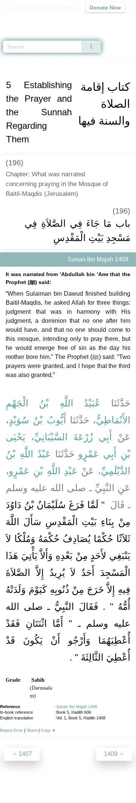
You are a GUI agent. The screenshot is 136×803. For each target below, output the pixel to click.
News (33, 781)
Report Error (11, 730)
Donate (68, 790)
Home (9, 60)
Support (56, 781)
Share (31, 730)
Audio (114, 21)
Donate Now (105, 8)
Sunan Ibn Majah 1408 (76, 706)
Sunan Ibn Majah (39, 60)
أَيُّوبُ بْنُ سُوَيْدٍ (37, 420)
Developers (86, 781)
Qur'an (24, 21)
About (13, 781)
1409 (111, 754)
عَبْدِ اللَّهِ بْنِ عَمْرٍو (43, 471)
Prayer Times (83, 21)
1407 (24, 754)
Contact (117, 781)
